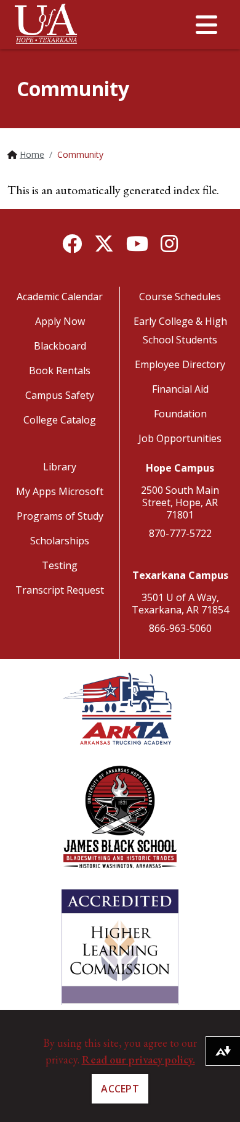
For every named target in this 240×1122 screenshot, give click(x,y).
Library (59, 466)
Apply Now (60, 321)
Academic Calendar (60, 296)
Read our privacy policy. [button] (138, 1059)
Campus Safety (59, 395)
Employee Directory (180, 364)
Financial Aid (180, 389)
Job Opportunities (180, 438)
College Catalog (59, 420)
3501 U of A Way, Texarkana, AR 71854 (180, 603)
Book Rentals (59, 370)
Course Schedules (180, 296)
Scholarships (59, 540)
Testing (60, 565)
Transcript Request (59, 590)
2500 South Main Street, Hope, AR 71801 (180, 502)
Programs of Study (60, 516)
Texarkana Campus (180, 575)
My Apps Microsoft (59, 491)
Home (32, 154)
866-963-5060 (180, 628)
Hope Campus (180, 468)
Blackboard (60, 346)
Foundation (180, 413)
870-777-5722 (180, 533)
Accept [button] (120, 1088)
